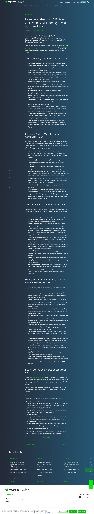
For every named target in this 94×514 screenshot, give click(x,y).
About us (61, 2)
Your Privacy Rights (63, 511)
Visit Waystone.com (71, 5)
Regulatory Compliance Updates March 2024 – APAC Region (17, 465)
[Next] (91, 470)
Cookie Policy (48, 512)
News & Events (67, 2)
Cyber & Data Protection (59, 5)
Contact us (83, 2)
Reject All (72, 511)
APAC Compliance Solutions (38, 377)
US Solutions (17, 5)
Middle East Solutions (27, 5)
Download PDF (37, 30)
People (73, 2)
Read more (12, 481)
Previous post (31, 444)
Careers (78, 2)
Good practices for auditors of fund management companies (45, 465)
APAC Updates (28, 14)
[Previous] (87, 470)
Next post (64, 444)
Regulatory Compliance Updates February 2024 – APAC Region (72, 465)
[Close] (92, 511)
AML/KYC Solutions (47, 5)
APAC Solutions (37, 5)
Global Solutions (8, 5)
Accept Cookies (81, 511)
